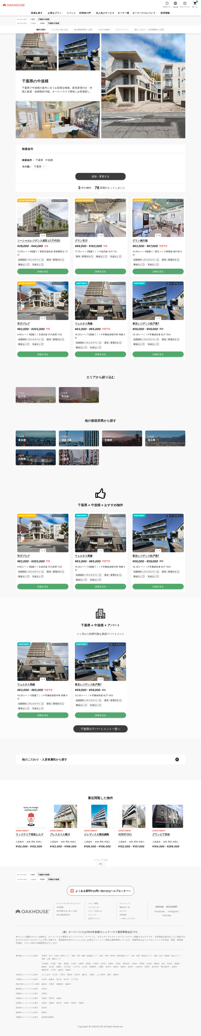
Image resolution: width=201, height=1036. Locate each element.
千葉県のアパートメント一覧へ (100, 729)
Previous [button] (20, 218)
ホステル (123, 911)
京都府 (108, 438)
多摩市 (174, 967)
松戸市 (22, 395)
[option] (42, 218)
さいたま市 (46, 974)
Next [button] (65, 218)
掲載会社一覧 (125, 907)
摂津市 (51, 998)
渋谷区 (134, 963)
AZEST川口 (125, 834)
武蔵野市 (92, 967)
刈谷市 (44, 989)
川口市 (55, 974)
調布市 (123, 967)
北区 (163, 963)
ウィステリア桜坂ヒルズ (29, 834)
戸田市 (62, 974)
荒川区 (169, 963)
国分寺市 (155, 967)
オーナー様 (123, 12)
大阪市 (44, 998)
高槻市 (59, 998)
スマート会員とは (95, 911)
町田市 (130, 967)
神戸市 (59, 1003)
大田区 (118, 963)
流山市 (59, 979)
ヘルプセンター (94, 907)
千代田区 (45, 963)
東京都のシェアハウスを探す (27, 956)
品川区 (103, 963)
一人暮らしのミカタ (127, 918)
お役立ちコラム (94, 918)
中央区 (53, 963)
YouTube (166, 915)
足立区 (51, 967)
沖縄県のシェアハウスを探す (27, 1017)
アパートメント (122, 29)
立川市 (84, 967)
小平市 (53, 970)
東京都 (22, 438)
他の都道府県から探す (83, 29)
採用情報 (165, 12)
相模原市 (59, 984)
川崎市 (51, 984)
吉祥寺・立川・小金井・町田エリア (55, 956)
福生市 (60, 970)
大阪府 (65, 457)
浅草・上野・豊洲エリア (51, 959)
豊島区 (156, 963)
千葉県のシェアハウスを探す (27, 979)
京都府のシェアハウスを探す (27, 993)
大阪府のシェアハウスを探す (27, 998)
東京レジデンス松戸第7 (146, 323)
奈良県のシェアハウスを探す (27, 1008)
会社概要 (60, 907)
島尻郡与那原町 (48, 1017)
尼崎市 (51, 1003)
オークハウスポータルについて (69, 903)
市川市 (65, 395)
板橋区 (177, 963)
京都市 (44, 993)
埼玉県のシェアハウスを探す (27, 974)
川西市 (66, 1003)
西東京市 (45, 970)
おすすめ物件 (104, 29)
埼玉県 (151, 438)
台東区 (81, 963)
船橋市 (51, 979)
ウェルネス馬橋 (83, 323)
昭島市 (115, 967)
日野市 (147, 967)
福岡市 (44, 1012)
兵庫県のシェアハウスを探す (27, 1003)
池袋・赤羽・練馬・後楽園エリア (84, 956)
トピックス (92, 915)
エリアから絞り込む (60, 29)
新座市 (69, 974)
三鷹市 (101, 967)
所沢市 (77, 974)
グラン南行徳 (140, 240)
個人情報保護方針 (63, 915)
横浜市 (44, 984)
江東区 (95, 963)
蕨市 (109, 974)
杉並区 (149, 963)
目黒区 (110, 963)
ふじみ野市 (101, 974)
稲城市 (68, 970)
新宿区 (66, 963)
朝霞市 (115, 974)
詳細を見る (42, 271)
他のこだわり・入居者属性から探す (149, 29)
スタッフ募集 (93, 903)
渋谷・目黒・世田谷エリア (141, 956)
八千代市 (74, 979)
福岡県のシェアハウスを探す (27, 1012)
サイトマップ (125, 903)
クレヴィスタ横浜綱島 (96, 834)
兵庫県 (22, 457)
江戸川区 (67, 967)
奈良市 (44, 1008)
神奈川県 (66, 438)
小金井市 (138, 967)
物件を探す (41, 29)
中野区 (141, 963)
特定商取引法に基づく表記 (67, 911)
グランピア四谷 (161, 834)
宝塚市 (44, 1003)
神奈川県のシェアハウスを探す (28, 984)
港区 (60, 963)
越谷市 (84, 974)
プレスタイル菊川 (60, 834)
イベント (71, 12)
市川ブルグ (23, 323)
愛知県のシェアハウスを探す (27, 989)
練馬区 (44, 967)
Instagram (173, 911)
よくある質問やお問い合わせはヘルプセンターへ (103, 890)
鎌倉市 (68, 984)
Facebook (160, 911)
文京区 (73, 963)
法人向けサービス (105, 12)
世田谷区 (126, 963)
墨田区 (88, 963)
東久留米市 (165, 967)
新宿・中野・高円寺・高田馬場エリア (114, 956)
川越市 (92, 974)
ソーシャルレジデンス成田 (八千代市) (38, 240)
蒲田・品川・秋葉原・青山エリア (167, 956)
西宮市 (73, 1003)
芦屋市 (81, 1003)
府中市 (108, 967)
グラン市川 (81, 240)
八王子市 (76, 967)
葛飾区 (59, 967)
